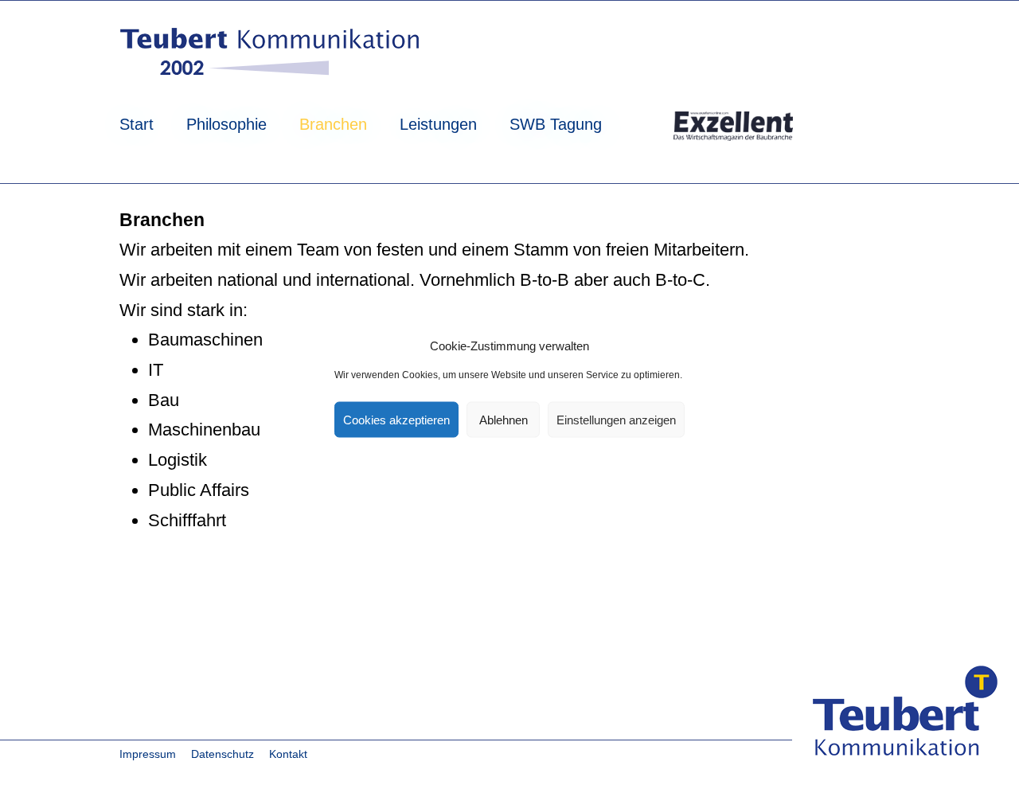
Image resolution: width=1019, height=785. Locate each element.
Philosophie (226, 124)
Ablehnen (503, 419)
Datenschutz (222, 754)
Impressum (147, 754)
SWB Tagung (556, 124)
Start (136, 124)
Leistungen (438, 124)
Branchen (333, 124)
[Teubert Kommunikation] (271, 54)
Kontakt (288, 754)
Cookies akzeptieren (396, 419)
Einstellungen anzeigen (616, 419)
